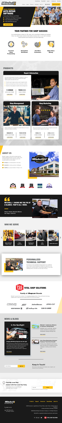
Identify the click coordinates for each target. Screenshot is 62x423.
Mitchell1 (8, 3)
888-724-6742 (47, 4)
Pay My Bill (43, 1)
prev (1, 238)
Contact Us (53, 1)
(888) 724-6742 (9, 407)
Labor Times (47, 405)
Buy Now (59, 1)
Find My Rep (37, 1)
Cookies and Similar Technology (47, 408)
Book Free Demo (56, 4)
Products (23, 4)
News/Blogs (36, 4)
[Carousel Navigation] (31, 238)
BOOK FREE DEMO (8, 24)
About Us (41, 4)
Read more (9, 351)
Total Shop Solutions (31, 296)
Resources (31, 4)
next (60, 238)
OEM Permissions (29, 405)
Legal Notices (36, 405)
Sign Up (21, 366)
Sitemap (55, 408)
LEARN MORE (9, 94)
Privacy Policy (42, 405)
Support (27, 4)
